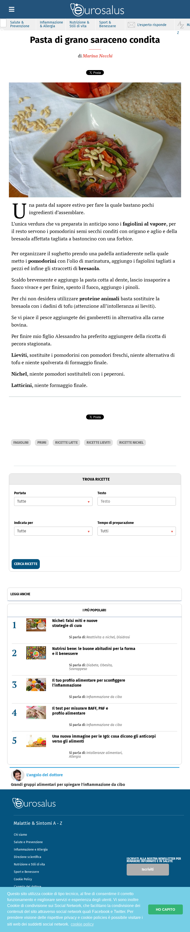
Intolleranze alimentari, (104, 753)
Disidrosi (123, 637)
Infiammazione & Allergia (51, 24)
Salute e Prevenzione (28, 842)
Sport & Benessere (107, 24)
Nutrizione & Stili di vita (79, 24)
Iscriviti (148, 869)
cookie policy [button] (82, 924)
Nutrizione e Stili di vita (29, 864)
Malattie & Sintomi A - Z (38, 823)
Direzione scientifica (27, 857)
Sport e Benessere (26, 872)
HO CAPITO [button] (165, 909)
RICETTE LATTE (66, 442)
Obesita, (106, 665)
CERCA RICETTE (25, 564)
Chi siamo (20, 834)
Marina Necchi (97, 56)
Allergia (75, 756)
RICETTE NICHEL (131, 442)
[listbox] (53, 501)
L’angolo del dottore (27, 886)
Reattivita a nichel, (101, 637)
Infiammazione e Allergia (31, 849)
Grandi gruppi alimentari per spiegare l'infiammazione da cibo (68, 784)
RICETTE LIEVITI (98, 442)
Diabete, (93, 665)
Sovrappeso (78, 669)
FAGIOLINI (20, 442)
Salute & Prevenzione (19, 24)
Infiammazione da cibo (104, 697)
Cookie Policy (23, 879)
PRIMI (41, 442)
